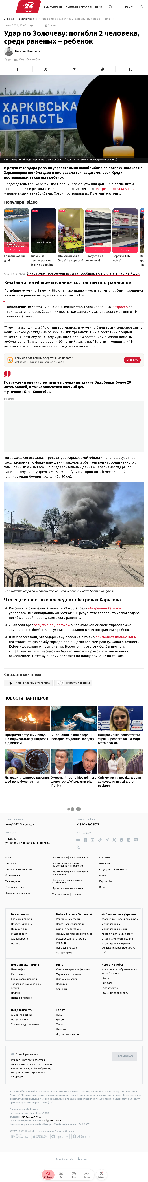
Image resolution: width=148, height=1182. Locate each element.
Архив (102, 875)
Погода (15, 943)
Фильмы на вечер (66, 979)
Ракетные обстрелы (68, 919)
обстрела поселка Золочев (116, 189)
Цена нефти (18, 969)
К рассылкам (124, 1056)
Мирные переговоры (68, 929)
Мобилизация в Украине (118, 914)
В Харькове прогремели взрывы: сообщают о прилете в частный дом (83, 273)
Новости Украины (79, 6)
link (78, 840)
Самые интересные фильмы (73, 969)
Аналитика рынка (21, 1014)
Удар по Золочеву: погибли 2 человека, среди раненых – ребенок (78, 19)
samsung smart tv (81, 1136)
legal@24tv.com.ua (52, 1120)
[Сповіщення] (141, 6)
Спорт (60, 1010)
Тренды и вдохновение (25, 1024)
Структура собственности (113, 869)
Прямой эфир (19, 929)
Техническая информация (66, 894)
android (19, 1136)
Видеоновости (19, 933)
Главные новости (21, 919)
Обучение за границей (114, 992)
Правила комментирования (67, 888)
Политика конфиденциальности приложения (70, 873)
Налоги (15, 992)
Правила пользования (17, 893)
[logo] (28, 7)
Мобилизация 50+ (111, 924)
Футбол (60, 1019)
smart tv (60, 1136)
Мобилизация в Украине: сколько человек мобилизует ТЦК (118, 947)
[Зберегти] (130, 69)
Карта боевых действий (70, 924)
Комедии (61, 984)
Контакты (104, 857)
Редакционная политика (18, 869)
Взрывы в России (66, 947)
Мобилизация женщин (114, 929)
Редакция (10, 863)
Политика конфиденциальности (70, 857)
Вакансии (104, 863)
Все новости (53, 6)
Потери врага (64, 952)
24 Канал (9, 19)
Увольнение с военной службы (119, 919)
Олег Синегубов (30, 59)
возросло (120, 307)
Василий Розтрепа (27, 51)
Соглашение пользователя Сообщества (67, 881)
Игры (99, 6)
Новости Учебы (112, 964)
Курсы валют (19, 974)
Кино (59, 964)
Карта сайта (105, 881)
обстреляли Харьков (104, 608)
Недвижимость (21, 1010)
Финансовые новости (24, 979)
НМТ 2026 (106, 983)
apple (39, 1136)
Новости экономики (25, 964)
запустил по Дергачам (52, 625)
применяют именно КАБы (116, 637)
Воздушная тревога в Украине (74, 933)
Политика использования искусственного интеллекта (67, 864)
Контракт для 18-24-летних (117, 933)
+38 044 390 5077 (88, 824)
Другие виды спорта (68, 1034)
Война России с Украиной (74, 914)
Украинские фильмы (68, 974)
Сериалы (61, 988)
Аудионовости (19, 938)
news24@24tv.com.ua (19, 824)
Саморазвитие (110, 988)
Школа (105, 978)
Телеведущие (12, 881)
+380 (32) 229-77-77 (30, 1116)
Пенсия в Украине (22, 997)
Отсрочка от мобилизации (117, 938)
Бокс (59, 1014)
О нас (8, 857)
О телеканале (12, 875)
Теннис (60, 1024)
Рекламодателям (14, 887)
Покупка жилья (20, 1019)
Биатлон (61, 1029)
